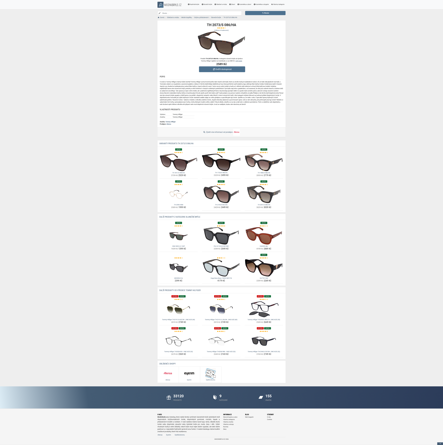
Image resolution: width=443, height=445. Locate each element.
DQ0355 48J (264, 246)
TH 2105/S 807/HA (221, 205)
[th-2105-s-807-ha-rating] (221, 184)
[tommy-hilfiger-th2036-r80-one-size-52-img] (221, 341)
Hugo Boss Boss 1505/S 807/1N (221, 278)
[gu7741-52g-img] (264, 267)
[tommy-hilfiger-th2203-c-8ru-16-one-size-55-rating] (264, 299)
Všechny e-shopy (228, 424)
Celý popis (238, 61)
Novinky (225, 427)
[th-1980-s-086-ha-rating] (264, 152)
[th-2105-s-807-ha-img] (221, 194)
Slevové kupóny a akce (230, 417)
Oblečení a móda (221, 4)
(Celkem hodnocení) (221, 30)
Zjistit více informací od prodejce (219, 132)
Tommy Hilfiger (171, 122)
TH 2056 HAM (178, 205)
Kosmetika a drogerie (262, 4)
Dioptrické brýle (194, 4)
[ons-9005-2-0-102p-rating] (178, 226)
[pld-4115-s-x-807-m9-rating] (221, 226)
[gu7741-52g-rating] (264, 258)
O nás (269, 417)
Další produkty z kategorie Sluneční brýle (179, 217)
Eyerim (168, 435)
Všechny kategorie (278, 4)
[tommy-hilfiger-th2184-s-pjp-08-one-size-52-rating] (264, 331)
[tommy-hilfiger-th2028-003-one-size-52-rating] (178, 331)
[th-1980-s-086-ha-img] (264, 162)
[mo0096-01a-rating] (178, 258)
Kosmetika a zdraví (245, 4)
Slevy (224, 429)
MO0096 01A (178, 278)
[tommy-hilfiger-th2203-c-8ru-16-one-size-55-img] (264, 309)
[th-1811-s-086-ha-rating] (178, 152)
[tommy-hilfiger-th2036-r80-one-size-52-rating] (221, 331)
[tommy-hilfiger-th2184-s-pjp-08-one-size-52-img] (264, 341)
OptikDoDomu (180, 435)
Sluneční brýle (207, 4)
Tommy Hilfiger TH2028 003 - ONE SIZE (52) (178, 351)
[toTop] (440, 443)
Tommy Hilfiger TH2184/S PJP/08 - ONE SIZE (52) (264, 351)
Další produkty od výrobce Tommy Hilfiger (180, 290)
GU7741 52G (264, 278)
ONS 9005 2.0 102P (178, 246)
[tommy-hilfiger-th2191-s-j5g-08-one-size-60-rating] (221, 299)
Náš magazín (249, 417)
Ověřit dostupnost (223, 69)
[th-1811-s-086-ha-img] (178, 162)
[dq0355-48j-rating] (264, 226)
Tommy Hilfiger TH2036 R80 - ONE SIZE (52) (221, 351)
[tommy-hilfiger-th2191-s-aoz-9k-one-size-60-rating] (178, 299)
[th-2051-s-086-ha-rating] (264, 184)
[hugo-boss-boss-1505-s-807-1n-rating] (221, 258)
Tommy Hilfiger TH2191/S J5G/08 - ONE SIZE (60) (221, 319)
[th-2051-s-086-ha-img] (264, 194)
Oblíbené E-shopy (167, 363)
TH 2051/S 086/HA (264, 205)
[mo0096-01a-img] (178, 267)
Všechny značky (228, 422)
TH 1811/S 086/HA (178, 173)
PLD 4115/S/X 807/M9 (221, 246)
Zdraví (233, 4)
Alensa (168, 124)
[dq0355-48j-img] (264, 235)
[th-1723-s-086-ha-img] (221, 162)
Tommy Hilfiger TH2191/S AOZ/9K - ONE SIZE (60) (178, 319)
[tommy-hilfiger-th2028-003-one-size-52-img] (178, 341)
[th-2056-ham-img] (178, 194)
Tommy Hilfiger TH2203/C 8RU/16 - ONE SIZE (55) (264, 319)
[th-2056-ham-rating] (178, 184)
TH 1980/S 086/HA (264, 173)
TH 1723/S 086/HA (221, 172)
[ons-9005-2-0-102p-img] (178, 235)
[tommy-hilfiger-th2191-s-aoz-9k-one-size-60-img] (178, 309)
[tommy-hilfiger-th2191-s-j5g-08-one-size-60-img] (221, 309)
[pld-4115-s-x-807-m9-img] (221, 235)
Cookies (269, 419)
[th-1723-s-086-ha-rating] (221, 152)
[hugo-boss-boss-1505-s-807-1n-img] (221, 267)
